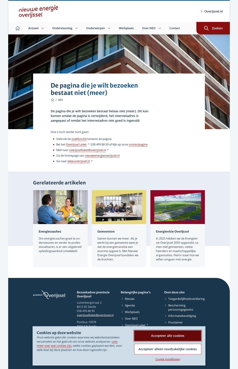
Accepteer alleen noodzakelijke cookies (168, 349)
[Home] (52, 100)
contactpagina (138, 144)
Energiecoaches (50, 231)
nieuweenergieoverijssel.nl (102, 155)
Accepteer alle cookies (167, 336)
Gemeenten (106, 231)
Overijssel (77, 144)
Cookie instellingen (167, 359)
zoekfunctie (79, 139)
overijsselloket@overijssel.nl (95, 315)
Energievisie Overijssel (172, 231)
